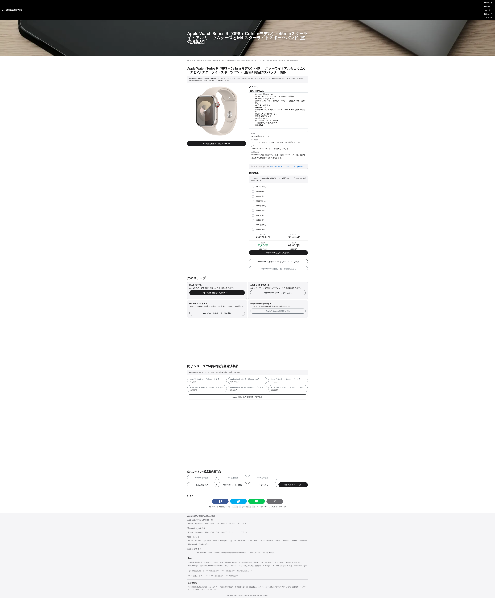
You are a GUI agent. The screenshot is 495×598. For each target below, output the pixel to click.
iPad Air (261, 540)
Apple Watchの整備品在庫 (215, 576)
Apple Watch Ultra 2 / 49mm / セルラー (205, 380)
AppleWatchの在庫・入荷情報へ (278, 253)
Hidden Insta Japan (300, 566)
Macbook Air (192, 544)
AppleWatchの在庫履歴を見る (278, 311)
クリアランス (242, 523)
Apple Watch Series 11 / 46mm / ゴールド (246, 388)
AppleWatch (199, 523)
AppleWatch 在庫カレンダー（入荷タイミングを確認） (278, 261)
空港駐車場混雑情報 (195, 562)
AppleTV (224, 523)
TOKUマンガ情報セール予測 (282, 566)
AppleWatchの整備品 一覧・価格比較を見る (278, 269)
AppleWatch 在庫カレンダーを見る (278, 293)
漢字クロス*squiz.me (293, 562)
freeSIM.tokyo (193, 566)
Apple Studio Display (220, 540)
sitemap (265, 595)
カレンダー (488, 10)
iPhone (190, 523)
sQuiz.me (268, 562)
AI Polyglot (266, 566)
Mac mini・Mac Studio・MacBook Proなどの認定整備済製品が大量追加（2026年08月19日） (228, 552)
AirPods (197, 540)
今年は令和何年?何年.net (228, 562)
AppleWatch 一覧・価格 (232, 485)
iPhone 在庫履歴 (201, 478)
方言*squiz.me (278, 562)
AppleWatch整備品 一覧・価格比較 (217, 313)
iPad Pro (277, 540)
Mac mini (286, 540)
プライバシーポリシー (200, 589)
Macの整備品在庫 (232, 576)
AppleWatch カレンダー (293, 485)
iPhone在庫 (488, 3)
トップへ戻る (262, 485)
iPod (217, 523)
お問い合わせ (214, 589)
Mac (206, 523)
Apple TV (232, 540)
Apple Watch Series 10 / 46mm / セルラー (206, 388)
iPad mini (269, 540)
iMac (250, 540)
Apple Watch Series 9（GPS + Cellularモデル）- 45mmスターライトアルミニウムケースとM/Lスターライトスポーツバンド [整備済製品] (247, 37)
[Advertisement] (247, 341)
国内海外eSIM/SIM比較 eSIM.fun (211, 566)
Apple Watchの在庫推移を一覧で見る (247, 397)
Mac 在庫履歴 (232, 478)
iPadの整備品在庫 (212, 571)
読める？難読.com (245, 562)
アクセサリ (232, 523)
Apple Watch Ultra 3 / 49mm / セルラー (286, 380)
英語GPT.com (258, 562)
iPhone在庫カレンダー (196, 576)
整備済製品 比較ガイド (244, 571)
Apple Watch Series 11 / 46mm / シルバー (287, 388)
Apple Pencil (207, 540)
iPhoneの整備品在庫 (227, 571)
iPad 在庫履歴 (262, 478)
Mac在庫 (487, 6)
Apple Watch (242, 540)
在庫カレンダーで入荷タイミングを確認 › (286, 166)
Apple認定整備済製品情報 (201, 516)
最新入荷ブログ (202, 485)
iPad (212, 523)
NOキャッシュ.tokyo (211, 562)
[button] (220, 501)
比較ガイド (488, 14)
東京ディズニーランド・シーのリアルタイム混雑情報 (243, 566)
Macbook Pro (203, 544)
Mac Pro (294, 540)
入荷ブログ (488, 18)
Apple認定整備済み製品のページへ (216, 143)
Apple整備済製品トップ (196, 571)
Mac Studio (303, 540)
